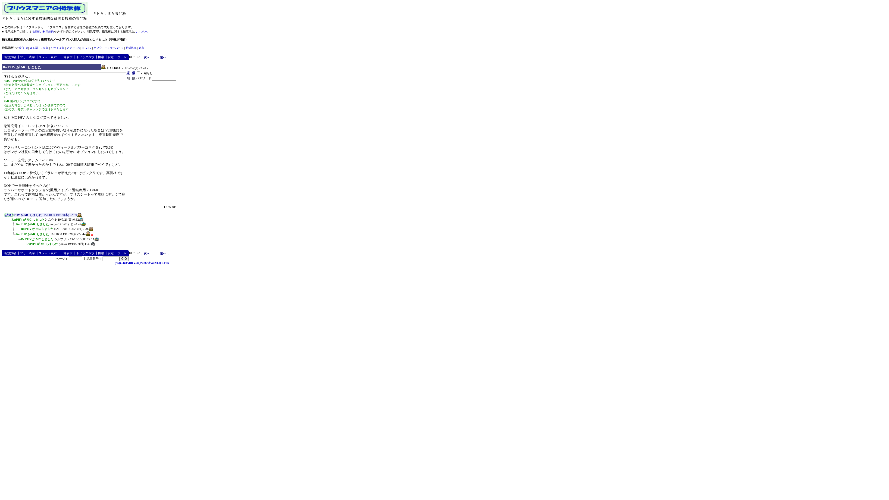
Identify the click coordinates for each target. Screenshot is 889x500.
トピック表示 (85, 57)
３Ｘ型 (34, 48)
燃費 (141, 48)
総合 (21, 48)
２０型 (44, 48)
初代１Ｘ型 (57, 48)
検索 (101, 57)
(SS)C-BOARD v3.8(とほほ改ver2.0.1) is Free (142, 263)
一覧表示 (66, 57)
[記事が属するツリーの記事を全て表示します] (9, 216)
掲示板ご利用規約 (42, 31)
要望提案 (131, 48)
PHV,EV (86, 48)
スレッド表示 (48, 57)
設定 (111, 57)
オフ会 (98, 48)
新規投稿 (10, 57)
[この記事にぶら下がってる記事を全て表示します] (9, 221)
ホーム (121, 57)
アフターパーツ (113, 48)
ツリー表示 (27, 57)
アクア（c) (73, 48)
